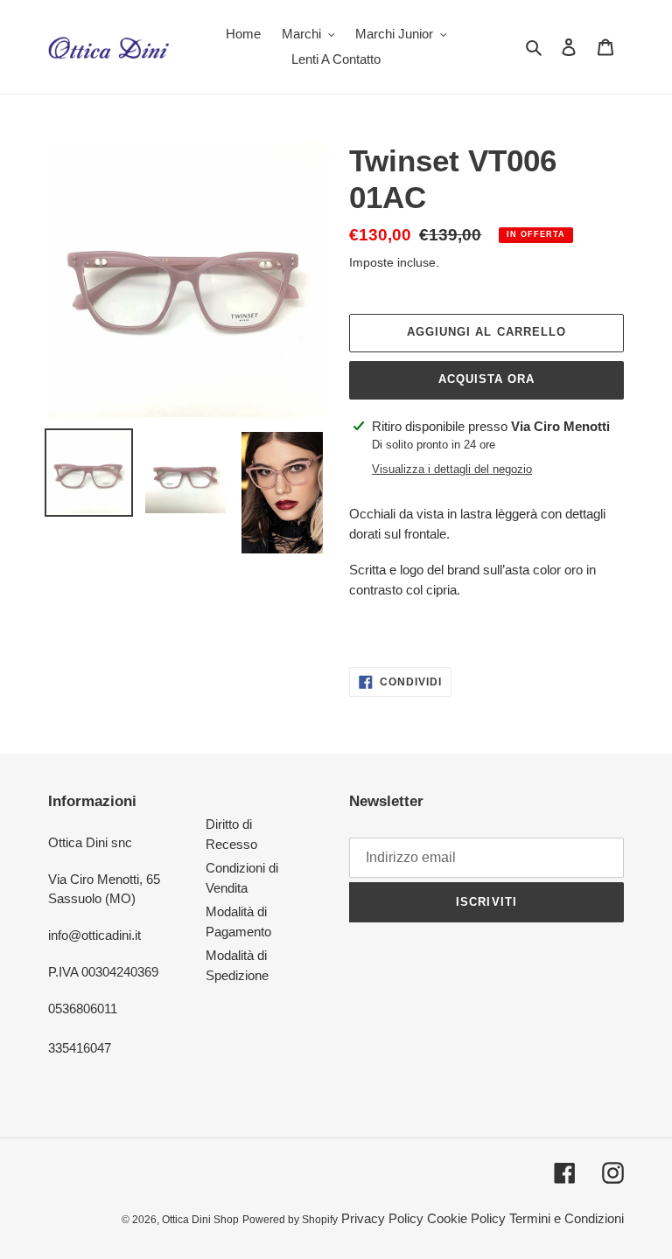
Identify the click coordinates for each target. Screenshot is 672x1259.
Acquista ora (486, 379)
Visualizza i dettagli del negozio (452, 469)
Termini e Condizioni (566, 1218)
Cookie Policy (466, 1218)
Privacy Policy (382, 1218)
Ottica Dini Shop (200, 1220)
